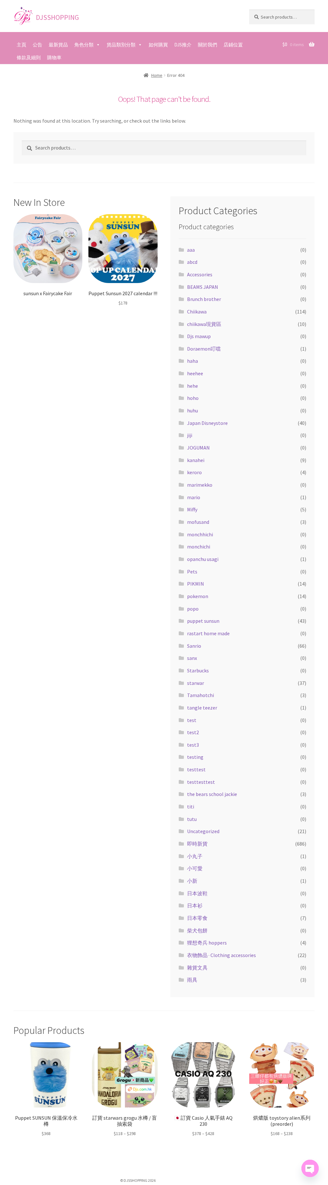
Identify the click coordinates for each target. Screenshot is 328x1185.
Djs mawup (199, 336)
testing (195, 757)
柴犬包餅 (197, 930)
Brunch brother (204, 299)
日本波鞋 (197, 893)
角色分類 (84, 45)
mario (193, 497)
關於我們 (207, 45)
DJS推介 (183, 45)
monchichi (198, 546)
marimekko (199, 485)
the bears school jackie (212, 794)
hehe (192, 386)
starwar (195, 683)
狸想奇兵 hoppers (207, 942)
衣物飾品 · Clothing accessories (221, 955)
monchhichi (200, 534)
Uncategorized (203, 831)
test (191, 720)
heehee (195, 373)
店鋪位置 (233, 45)
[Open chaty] (310, 1168)
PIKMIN (195, 583)
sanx (192, 658)
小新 (192, 881)
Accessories (199, 274)
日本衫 (194, 905)
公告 (37, 45)
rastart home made (208, 633)
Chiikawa (197, 311)
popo (193, 608)
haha (192, 361)
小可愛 (194, 868)
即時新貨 (197, 843)
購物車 (54, 57)
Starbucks (198, 670)
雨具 (192, 980)
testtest (196, 769)
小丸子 (194, 856)
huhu (192, 410)
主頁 (21, 45)
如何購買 (158, 45)
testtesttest (201, 782)
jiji (189, 435)
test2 (193, 732)
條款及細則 (29, 57)
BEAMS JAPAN (202, 287)
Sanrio (194, 646)
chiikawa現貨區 (204, 324)
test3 (193, 745)
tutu (192, 819)
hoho (193, 398)
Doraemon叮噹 (204, 348)
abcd (192, 262)
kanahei (195, 460)
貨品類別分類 (121, 45)
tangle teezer (202, 707)
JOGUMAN (198, 447)
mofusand (198, 522)
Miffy (192, 509)
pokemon (197, 596)
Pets (192, 571)
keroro (194, 472)
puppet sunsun (203, 621)
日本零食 (197, 918)
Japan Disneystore (207, 423)
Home (156, 75)
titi (190, 806)
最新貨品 (58, 45)
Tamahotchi (200, 695)
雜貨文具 (197, 967)
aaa (191, 250)
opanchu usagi (202, 559)
